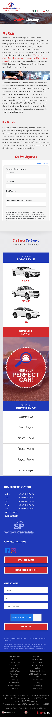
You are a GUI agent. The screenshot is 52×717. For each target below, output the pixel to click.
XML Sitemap (37, 686)
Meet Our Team (14, 671)
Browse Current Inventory (26, 569)
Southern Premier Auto (39, 695)
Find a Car (14, 659)
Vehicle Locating (14, 683)
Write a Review (37, 665)
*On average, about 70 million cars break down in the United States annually (25, 58)
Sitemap (37, 683)
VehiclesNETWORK (36, 698)
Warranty (14, 677)
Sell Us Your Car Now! (37, 671)
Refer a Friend (37, 659)
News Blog (14, 680)
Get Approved (14, 656)
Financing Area (14, 662)
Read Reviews (37, 662)
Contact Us (26, 626)
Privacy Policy (14, 674)
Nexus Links (37, 689)
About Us (14, 668)
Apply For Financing (26, 559)
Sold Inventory (37, 680)
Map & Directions (37, 656)
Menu (47, 11)
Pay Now (37, 668)
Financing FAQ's (14, 665)
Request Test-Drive (14, 686)
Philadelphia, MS (11, 10)
